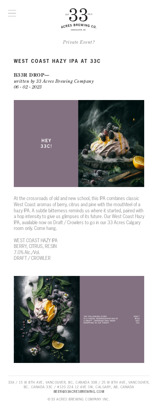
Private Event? (79, 42)
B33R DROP (29, 75)
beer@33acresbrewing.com (79, 391)
